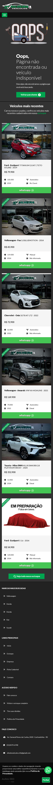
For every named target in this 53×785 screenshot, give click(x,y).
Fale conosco (12, 695)
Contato (10, 677)
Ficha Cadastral (13, 669)
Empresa (10, 661)
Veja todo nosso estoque (28, 576)
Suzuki (9, 628)
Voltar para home (29, 94)
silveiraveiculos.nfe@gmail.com (18, 753)
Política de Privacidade (15, 719)
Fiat (8, 620)
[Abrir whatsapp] (48, 770)
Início (9, 646)
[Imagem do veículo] (26, 141)
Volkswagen (11, 596)
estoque (42, 113)
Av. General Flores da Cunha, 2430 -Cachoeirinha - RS (27, 737)
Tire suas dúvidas (13, 711)
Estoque (10, 654)
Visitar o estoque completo (17, 703)
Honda (9, 604)
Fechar (46, 780)
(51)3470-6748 (12, 745)
